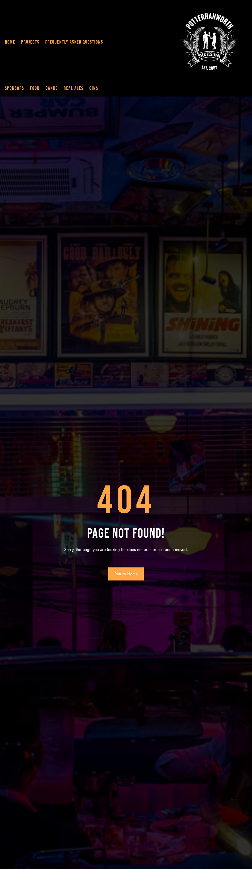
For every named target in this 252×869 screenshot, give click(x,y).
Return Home (126, 574)
